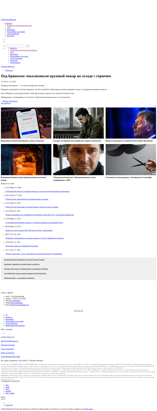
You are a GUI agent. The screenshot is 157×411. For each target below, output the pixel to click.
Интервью (11, 30)
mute (7, 389)
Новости (9, 23)
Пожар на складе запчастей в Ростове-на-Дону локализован (29, 230)
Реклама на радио (8, 345)
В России (9, 70)
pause (8, 387)
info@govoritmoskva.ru (20, 305)
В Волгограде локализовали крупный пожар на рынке (27, 199)
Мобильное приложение (15, 325)
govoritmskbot (15, 301)
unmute (8, 391)
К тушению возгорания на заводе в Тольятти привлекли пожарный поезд (34, 223)
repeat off (9, 405)
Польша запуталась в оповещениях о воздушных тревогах (26, 269)
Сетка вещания (13, 34)
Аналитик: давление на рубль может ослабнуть (22, 264)
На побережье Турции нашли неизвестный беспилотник (25, 273)
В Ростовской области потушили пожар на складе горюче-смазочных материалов (37, 191)
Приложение (15, 63)
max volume (10, 393)
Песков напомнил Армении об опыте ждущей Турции (24, 260)
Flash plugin (88, 409)
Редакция (10, 36)
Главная (4, 66)
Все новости (6, 103)
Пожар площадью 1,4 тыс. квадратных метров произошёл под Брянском (34, 254)
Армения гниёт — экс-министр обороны (19, 278)
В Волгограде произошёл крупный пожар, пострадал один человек (32, 207)
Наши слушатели (7, 353)
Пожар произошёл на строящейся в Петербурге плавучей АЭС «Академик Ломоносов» (40, 215)
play (7, 385)
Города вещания (7, 349)
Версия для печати (10, 101)
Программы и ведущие (16, 32)
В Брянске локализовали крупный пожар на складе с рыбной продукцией (35, 238)
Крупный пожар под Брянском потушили (22, 246)
